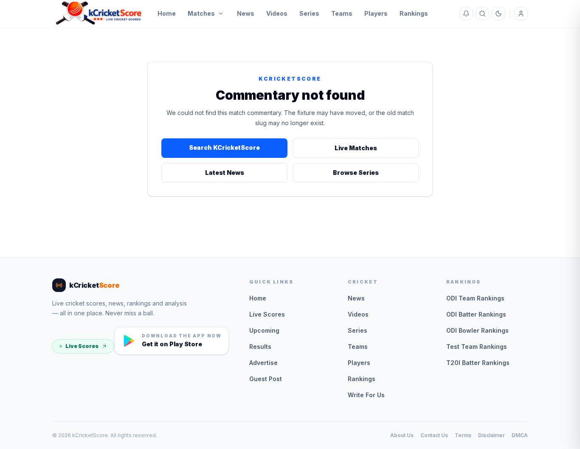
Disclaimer (491, 435)
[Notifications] (466, 13)
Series (309, 13)
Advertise (263, 362)
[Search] (482, 13)
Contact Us (434, 435)
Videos (276, 13)
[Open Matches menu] (221, 13)
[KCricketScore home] (99, 13)
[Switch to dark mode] (498, 13)
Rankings (414, 13)
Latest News (224, 172)
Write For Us (366, 394)
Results (260, 346)
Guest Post (265, 378)
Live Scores (82, 346)
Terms (463, 435)
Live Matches (356, 148)
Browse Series (356, 172)
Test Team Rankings (476, 346)
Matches (201, 13)
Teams (341, 13)
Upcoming (264, 330)
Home (167, 13)
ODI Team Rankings (475, 298)
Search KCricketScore (224, 147)
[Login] (521, 13)
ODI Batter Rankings (476, 314)
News (245, 13)
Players (376, 13)
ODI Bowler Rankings (477, 330)
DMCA (520, 435)
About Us (402, 435)
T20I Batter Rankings (478, 362)
